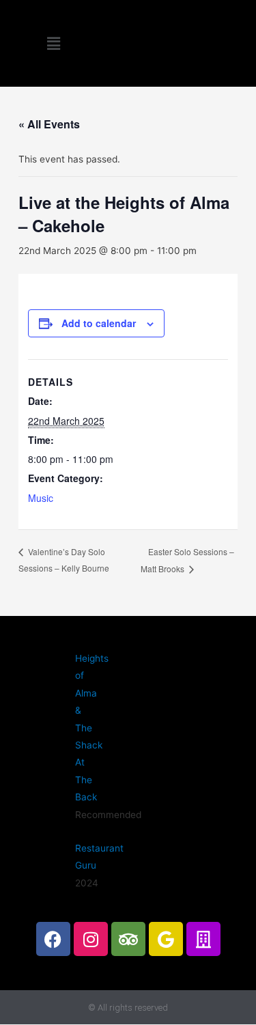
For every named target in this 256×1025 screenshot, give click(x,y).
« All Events (49, 124)
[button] (53, 43)
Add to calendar (98, 323)
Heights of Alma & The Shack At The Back (92, 727)
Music (40, 498)
